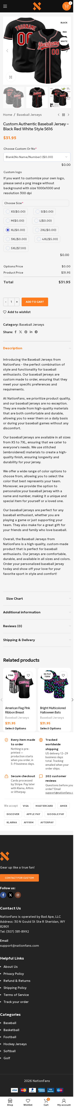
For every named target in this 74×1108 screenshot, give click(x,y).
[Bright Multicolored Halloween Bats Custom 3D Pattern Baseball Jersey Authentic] (54, 687)
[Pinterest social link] (26, 332)
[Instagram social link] (18, 895)
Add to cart (35, 302)
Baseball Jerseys (29, 115)
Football (9, 1037)
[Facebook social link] (15, 332)
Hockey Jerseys (15, 1044)
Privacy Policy (13, 974)
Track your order (16, 1002)
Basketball (11, 1030)
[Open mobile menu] (5, 6)
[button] (7, 51)
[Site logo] (37, 6)
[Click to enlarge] (10, 77)
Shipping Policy (15, 988)
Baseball (9, 1023)
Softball (9, 1051)
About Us (10, 967)
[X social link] (20, 332)
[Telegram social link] (36, 332)
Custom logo (12, 172)
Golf (6, 1058)
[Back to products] (63, 114)
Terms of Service (16, 995)
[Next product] (68, 114)
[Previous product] (58, 114)
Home (7, 115)
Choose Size (13, 203)
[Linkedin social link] (31, 332)
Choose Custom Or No (20, 149)
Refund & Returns (16, 981)
